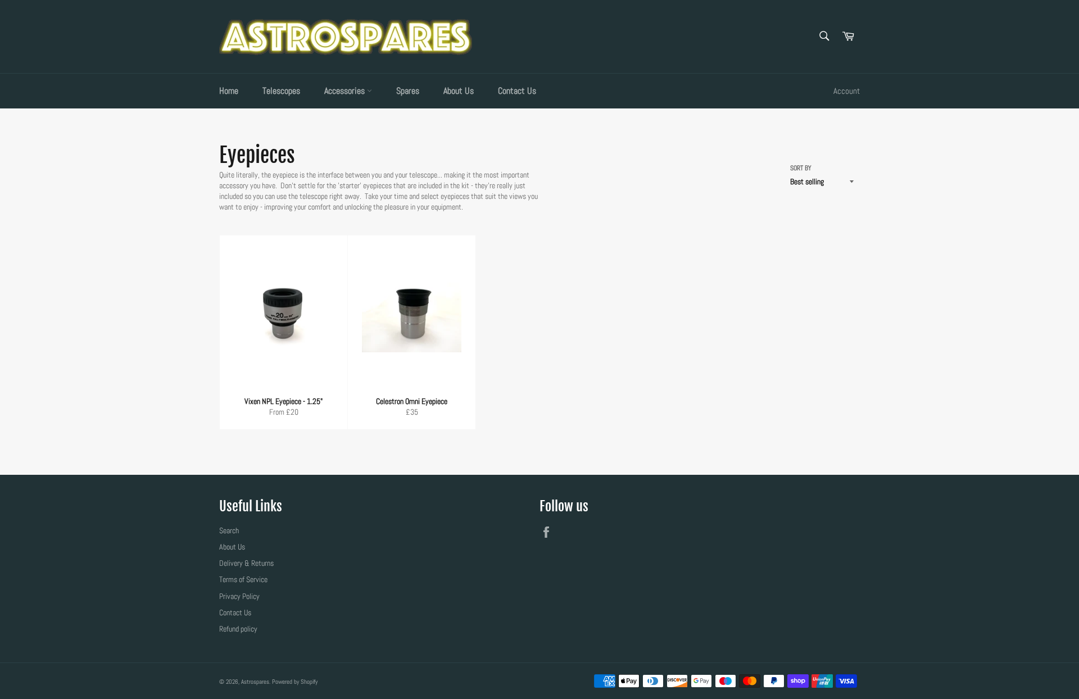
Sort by (800, 168)
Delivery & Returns (246, 563)
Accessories (345, 91)
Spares (407, 91)
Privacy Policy (239, 596)
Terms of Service (243, 579)
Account (846, 90)
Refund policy (238, 629)
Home (228, 91)
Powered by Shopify (295, 682)
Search (229, 530)
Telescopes (281, 91)
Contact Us (517, 91)
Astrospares (255, 682)
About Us (458, 91)
